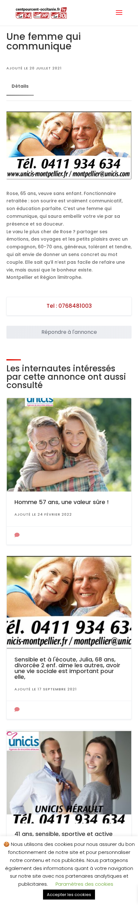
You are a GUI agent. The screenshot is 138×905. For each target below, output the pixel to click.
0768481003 (75, 306)
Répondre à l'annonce (69, 332)
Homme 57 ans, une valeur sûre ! (61, 502)
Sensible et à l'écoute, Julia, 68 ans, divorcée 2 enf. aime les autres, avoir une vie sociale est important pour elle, (67, 668)
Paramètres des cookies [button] (84, 884)
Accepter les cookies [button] (69, 895)
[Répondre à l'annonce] (17, 535)
